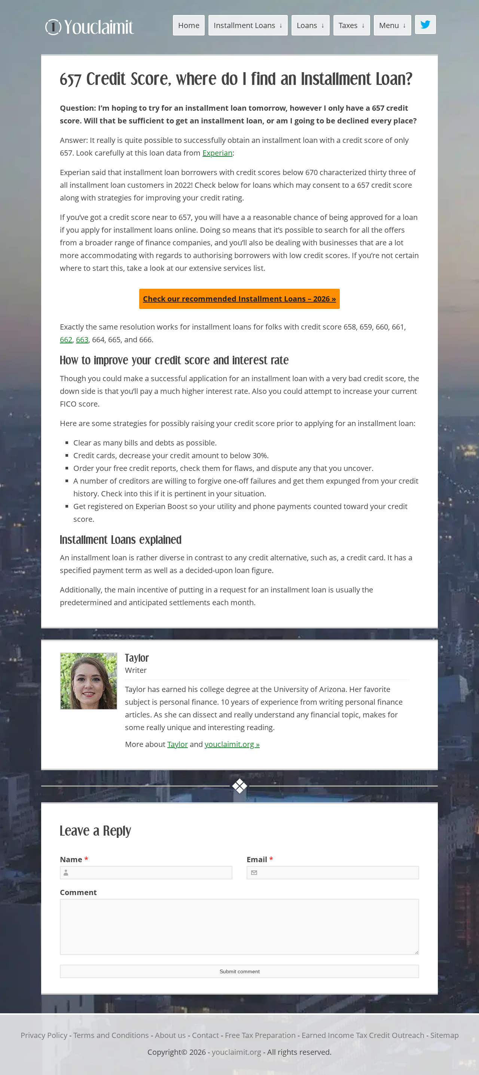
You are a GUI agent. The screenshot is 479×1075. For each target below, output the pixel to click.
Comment (76, 892)
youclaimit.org (236, 1052)
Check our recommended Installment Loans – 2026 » (239, 299)
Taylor (177, 744)
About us (170, 1035)
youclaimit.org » (232, 744)
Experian (217, 153)
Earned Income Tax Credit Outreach (363, 1035)
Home (188, 25)
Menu (389, 25)
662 (66, 339)
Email (257, 859)
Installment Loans (244, 25)
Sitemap (444, 1035)
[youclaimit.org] (102, 36)
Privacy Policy (44, 1035)
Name (71, 859)
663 (82, 339)
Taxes (348, 25)
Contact (205, 1035)
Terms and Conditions (111, 1035)
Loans (307, 25)
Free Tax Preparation (260, 1035)
